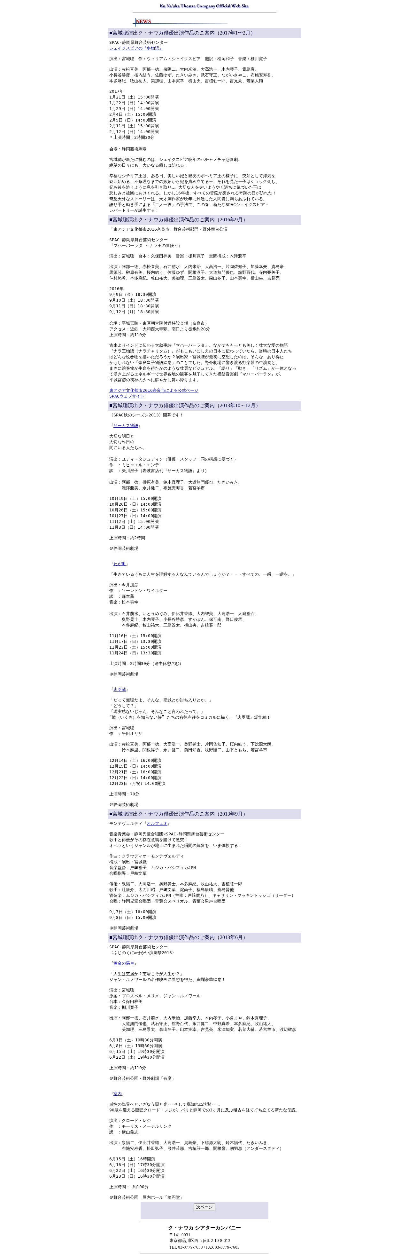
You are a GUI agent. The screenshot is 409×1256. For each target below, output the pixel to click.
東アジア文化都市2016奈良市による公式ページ (153, 390)
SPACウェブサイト (126, 396)
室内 (117, 1093)
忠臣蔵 (119, 689)
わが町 (119, 563)
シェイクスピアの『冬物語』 (136, 48)
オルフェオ (157, 823)
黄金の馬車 (123, 963)
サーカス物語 (125, 425)
